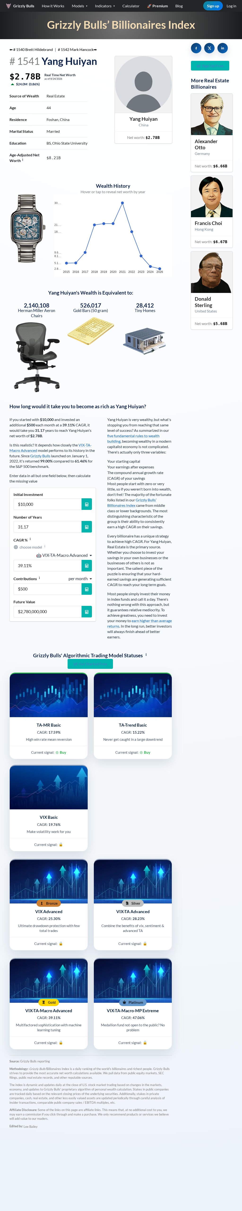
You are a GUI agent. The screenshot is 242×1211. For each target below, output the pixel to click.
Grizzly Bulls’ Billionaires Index (121, 24)
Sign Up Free (213, 65)
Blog (179, 6)
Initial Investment (28, 494)
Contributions (26, 578)
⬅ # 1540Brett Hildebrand (31, 49)
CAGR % (22, 539)
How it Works (53, 6)
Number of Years (27, 517)
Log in (231, 6)
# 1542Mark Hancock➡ (77, 49)
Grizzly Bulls (40, 456)
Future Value (24, 601)
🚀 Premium (157, 6)
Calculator (130, 6)
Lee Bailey (31, 1126)
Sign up (213, 6)
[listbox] (64, 555)
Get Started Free (93, 664)
